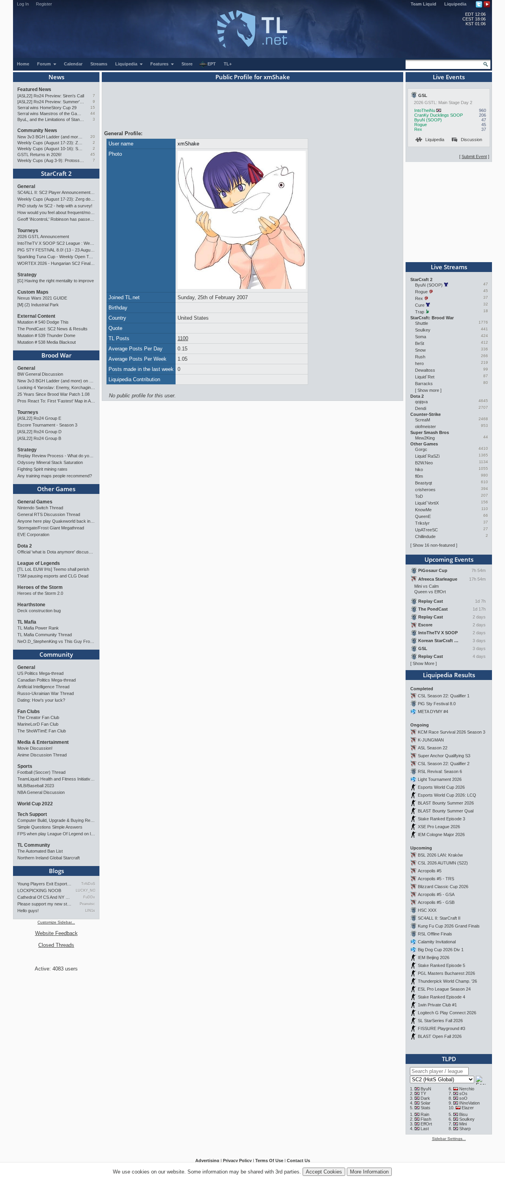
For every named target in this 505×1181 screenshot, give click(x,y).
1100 (183, 338)
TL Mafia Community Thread (44, 634)
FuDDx (89, 897)
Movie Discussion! (34, 748)
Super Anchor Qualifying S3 (444, 755)
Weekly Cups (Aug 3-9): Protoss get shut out (50, 160)
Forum (44, 63)
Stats (425, 1107)
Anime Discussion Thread (42, 755)
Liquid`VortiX (427, 503)
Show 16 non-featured (434, 545)
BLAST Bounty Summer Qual (445, 810)
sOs (463, 1093)
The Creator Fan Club (38, 717)
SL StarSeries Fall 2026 (440, 1020)
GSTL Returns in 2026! (39, 154)
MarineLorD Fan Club (37, 724)
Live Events (449, 77)
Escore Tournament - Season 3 (47, 425)
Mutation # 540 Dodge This (43, 322)
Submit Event (474, 156)
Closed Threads (56, 945)
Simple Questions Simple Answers (49, 827)
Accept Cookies (324, 1172)
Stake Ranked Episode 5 (441, 965)
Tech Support (32, 814)
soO (463, 1098)
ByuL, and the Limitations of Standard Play (50, 119)
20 (92, 136)
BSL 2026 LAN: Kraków (440, 855)
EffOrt (426, 1123)
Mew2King (425, 438)
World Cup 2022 (35, 804)
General (26, 186)
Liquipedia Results (449, 675)
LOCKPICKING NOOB (39, 890)
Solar (425, 1103)
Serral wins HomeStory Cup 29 (47, 107)
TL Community (33, 845)
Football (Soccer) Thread (41, 772)
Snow (420, 350)
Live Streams (449, 267)
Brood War (56, 355)
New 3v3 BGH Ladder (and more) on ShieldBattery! (50, 136)
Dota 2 (24, 546)
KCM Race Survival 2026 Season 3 (451, 732)
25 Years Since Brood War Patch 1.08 (53, 394)
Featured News (34, 89)
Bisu (463, 1114)
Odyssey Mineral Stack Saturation (50, 462)
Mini (463, 1123)
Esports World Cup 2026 (441, 787)
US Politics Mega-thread (40, 673)
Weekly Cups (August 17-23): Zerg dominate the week (50, 142)
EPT (212, 63)
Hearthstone (31, 604)
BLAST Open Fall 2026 (440, 1036)
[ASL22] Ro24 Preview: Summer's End (50, 101)
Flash (426, 1119)
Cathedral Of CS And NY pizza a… (44, 897)
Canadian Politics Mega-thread (46, 680)
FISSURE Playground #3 (441, 1028)
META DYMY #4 (433, 711)
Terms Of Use (269, 1160)
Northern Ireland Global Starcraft (48, 857)
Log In (23, 4)
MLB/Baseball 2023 (35, 785)
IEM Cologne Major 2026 (441, 834)
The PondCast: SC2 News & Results (52, 328)
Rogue (420, 124)
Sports (24, 766)
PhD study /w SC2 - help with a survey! (54, 205)
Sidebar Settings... (449, 1138)
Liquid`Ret (424, 376)
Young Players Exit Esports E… (44, 883)
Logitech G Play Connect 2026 (447, 1012)
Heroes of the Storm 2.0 (40, 593)
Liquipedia (455, 4)
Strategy (27, 275)
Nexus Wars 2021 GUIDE (42, 298)
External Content (36, 316)
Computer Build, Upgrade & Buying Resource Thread (56, 820)
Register (44, 4)
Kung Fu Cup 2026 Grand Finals (449, 926)
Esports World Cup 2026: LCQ (447, 795)
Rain (425, 1114)
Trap (419, 311)
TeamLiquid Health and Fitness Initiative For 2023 (56, 779)
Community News (37, 130)
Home (23, 63)
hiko (419, 469)
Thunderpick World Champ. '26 (447, 981)
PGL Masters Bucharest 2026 (446, 973)
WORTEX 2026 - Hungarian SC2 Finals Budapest (56, 263)
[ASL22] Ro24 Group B (39, 438)
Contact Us (298, 1160)
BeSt (419, 343)
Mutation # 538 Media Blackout (46, 342)
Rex (418, 129)
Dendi (420, 408)
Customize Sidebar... (56, 922)
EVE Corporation (33, 534)
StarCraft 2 (56, 173)
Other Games (56, 489)
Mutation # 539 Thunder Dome (46, 335)
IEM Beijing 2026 (433, 957)
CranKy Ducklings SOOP (438, 115)
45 (92, 154)
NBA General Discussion (41, 792)
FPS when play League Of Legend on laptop (56, 833)
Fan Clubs (28, 711)
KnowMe (423, 509)
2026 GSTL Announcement (43, 236)
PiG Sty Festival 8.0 (437, 703)
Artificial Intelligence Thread (43, 686)
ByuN (426, 1088)
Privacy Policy (237, 1160)
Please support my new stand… (44, 904)
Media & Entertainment (43, 742)
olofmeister (425, 426)
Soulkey (422, 330)
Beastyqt (423, 483)
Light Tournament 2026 (440, 779)
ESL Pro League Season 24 (444, 989)
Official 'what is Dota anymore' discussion (56, 552)
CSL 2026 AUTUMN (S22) (443, 863)
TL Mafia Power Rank (38, 628)
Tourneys (27, 230)
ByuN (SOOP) (428, 119)
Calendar (73, 63)
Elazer (468, 1107)
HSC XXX (427, 910)
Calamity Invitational (437, 941)
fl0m (419, 476)
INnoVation (469, 1103)
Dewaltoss (425, 370)
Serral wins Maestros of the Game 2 (50, 113)
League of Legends (38, 563)
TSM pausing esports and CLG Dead (52, 576)
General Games (34, 502)
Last (425, 1128)
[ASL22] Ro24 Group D (39, 431)
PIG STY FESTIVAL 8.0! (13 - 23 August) (56, 250)
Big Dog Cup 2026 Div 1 (441, 949)
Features (160, 63)
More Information (369, 1172)
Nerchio (466, 1088)
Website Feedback (56, 933)
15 (92, 107)
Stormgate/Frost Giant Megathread (50, 527)
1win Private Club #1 (437, 1004)
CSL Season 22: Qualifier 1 (443, 695)
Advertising (207, 1160)
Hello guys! (28, 910)
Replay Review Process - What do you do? (56, 455)
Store (187, 63)
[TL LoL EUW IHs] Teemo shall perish (53, 569)
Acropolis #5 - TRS (436, 878)
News (56, 77)
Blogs (56, 871)
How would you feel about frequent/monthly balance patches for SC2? (56, 212)
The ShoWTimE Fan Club (41, 730)
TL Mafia (26, 622)
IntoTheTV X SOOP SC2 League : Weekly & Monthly (56, 243)
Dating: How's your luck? (41, 700)
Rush (420, 356)
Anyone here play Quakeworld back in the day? (56, 521)
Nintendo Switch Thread (40, 507)
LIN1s (90, 911)
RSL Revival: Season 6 (440, 771)
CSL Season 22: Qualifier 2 (443, 763)
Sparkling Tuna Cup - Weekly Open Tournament (56, 256)
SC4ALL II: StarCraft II (439, 918)
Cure (420, 305)
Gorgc (421, 449)
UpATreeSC (426, 529)
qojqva (421, 401)
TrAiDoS (88, 884)
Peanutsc (87, 904)
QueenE (423, 516)
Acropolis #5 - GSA (436, 894)
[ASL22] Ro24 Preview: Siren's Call (50, 95)
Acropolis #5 (429, 870)
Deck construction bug (39, 610)
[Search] (485, 64)
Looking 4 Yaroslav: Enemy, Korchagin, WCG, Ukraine (56, 387)
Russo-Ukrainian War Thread (45, 693)
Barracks (424, 383)
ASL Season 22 (432, 747)
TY (423, 1093)
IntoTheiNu (424, 110)
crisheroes (425, 489)
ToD (419, 496)
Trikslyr (422, 523)
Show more (428, 390)
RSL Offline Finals (435, 933)
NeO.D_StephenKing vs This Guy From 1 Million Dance (56, 641)
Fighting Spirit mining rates (42, 469)
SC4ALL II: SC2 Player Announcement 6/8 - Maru (56, 192)
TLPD (449, 1059)
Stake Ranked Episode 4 (441, 997)
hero (419, 363)
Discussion (471, 139)
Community (56, 654)
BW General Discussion (40, 374)
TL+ (228, 63)
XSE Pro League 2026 (439, 826)
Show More (423, 663)
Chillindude (425, 536)
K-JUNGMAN (431, 740)
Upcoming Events (449, 559)
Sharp (465, 1128)
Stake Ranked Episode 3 (441, 818)
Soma (420, 336)
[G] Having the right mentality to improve (55, 280)
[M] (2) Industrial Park (38, 304)
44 (92, 113)
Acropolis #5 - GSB (436, 902)
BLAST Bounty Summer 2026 (446, 803)
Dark (425, 1098)
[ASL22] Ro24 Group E (39, 418)
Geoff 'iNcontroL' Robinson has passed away (56, 219)
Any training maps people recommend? (54, 475)
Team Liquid (423, 4)
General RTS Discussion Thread (48, 514)
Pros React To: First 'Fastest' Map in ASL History (56, 401)
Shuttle (421, 323)
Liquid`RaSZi (427, 456)
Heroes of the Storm (40, 587)
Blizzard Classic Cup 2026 (443, 886)
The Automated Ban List (40, 851)
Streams (98, 63)
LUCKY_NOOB (85, 890)
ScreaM (422, 419)
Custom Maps (33, 292)
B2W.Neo (424, 462)
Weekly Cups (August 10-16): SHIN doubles (50, 148)
